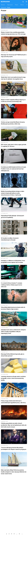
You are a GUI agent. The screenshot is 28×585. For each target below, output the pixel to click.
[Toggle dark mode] (23, 1)
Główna (3, 4)
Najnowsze (10, 4)
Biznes (22, 4)
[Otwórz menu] (26, 1)
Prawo (16, 4)
